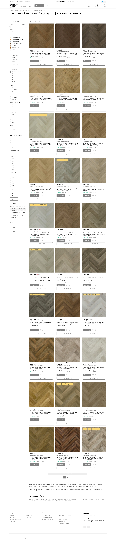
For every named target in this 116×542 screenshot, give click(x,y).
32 (12, 137)
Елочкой (14, 91)
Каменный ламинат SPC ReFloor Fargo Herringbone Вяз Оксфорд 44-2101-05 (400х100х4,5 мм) (93, 189)
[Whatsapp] (105, 2)
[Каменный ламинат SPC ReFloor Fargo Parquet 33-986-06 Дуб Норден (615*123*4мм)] (67, 350)
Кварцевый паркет (64, 523)
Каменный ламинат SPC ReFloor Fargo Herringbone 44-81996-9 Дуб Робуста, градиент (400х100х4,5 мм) (93, 144)
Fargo (13, 32)
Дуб (13, 87)
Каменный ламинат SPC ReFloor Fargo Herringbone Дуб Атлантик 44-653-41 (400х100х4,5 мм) (93, 100)
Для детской (15, 77)
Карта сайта (13, 521)
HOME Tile (14, 59)
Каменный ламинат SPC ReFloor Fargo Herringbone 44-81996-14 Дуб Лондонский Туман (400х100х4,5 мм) (40, 279)
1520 (13, 161)
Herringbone (15, 55)
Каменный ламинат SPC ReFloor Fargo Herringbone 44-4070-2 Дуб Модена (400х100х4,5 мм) (40, 234)
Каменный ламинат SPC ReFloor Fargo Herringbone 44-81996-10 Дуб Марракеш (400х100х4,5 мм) (94, 234)
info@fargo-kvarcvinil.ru (89, 518)
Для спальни (15, 69)
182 (13, 183)
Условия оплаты (46, 515)
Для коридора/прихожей (18, 73)
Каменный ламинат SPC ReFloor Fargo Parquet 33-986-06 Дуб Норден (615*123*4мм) (67, 369)
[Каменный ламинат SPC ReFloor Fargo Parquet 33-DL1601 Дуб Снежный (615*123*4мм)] (94, 305)
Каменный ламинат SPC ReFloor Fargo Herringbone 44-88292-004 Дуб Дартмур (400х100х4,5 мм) (67, 189)
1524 (13, 167)
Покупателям (46, 513)
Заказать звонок (71, 1)
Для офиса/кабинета (17, 71)
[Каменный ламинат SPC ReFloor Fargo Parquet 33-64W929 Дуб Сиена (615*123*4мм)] (67, 439)
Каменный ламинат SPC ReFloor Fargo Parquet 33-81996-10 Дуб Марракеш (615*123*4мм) (93, 414)
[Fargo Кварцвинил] (14, 5)
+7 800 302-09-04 (60, 1)
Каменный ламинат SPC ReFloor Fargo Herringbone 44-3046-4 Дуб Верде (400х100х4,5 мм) (93, 279)
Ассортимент (63, 513)
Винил (13, 104)
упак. (16, 21)
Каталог (12, 515)
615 (12, 163)
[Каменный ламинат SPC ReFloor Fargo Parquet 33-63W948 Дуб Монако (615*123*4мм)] (41, 439)
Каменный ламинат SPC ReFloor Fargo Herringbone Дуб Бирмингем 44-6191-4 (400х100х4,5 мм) (41, 144)
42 (12, 141)
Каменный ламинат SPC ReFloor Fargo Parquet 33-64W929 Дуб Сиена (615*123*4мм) (67, 459)
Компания (12, 1)
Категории (13, 203)
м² (17, 21)
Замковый (14, 97)
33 (12, 139)
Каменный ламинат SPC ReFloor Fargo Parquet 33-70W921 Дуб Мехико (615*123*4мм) (67, 414)
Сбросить (14, 199)
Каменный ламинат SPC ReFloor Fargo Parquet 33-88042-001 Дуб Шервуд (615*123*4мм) (40, 369)
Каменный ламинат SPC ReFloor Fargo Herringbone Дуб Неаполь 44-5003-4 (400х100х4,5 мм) (67, 100)
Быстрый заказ (41, 64)
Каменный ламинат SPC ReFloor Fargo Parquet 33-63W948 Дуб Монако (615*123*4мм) (40, 459)
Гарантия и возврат (47, 519)
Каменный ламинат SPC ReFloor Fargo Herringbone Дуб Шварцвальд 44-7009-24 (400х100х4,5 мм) (68, 55)
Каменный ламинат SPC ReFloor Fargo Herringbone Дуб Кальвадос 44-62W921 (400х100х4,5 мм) (94, 55)
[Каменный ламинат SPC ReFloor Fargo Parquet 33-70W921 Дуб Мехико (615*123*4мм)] (67, 394)
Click (13, 122)
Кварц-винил (15, 106)
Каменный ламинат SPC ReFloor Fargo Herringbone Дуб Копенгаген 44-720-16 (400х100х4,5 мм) (41, 100)
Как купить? (20, 1)
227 (13, 177)
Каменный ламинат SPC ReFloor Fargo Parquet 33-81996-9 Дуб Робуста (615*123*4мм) (40, 414)
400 (13, 169)
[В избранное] (40, 61)
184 (13, 181)
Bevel (13, 61)
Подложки (62, 521)
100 (13, 185)
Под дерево (15, 89)
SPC (13, 109)
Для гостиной (15, 79)
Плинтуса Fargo (63, 519)
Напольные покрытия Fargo (18, 206)
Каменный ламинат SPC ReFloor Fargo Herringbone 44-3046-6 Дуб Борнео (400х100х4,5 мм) (40, 324)
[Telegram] (102, 2)
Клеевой (14, 99)
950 (13, 165)
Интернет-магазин (15, 513)
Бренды (12, 222)
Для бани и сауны (16, 81)
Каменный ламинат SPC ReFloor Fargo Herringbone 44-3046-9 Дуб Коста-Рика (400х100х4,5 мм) (67, 324)
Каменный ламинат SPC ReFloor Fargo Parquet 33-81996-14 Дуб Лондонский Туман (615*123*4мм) (93, 369)
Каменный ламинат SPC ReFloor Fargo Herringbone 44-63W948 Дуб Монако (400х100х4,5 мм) (67, 234)
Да (12, 147)
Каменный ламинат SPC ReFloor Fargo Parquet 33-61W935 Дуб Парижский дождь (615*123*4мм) (93, 459)
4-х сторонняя (15, 128)
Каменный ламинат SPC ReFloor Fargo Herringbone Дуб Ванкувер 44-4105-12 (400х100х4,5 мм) (67, 144)
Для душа (14, 75)
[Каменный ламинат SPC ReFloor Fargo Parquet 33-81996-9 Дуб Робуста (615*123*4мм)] (41, 394)
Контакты (27, 1)
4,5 (12, 195)
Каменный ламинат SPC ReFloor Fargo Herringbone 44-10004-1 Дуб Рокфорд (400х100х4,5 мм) (67, 279)
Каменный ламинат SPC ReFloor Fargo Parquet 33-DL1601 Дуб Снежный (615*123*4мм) (93, 324)
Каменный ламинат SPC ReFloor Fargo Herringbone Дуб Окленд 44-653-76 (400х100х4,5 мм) (40, 55)
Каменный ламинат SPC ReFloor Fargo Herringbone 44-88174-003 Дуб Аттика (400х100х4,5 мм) (40, 189)
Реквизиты (29, 515)
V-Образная (15, 130)
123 (12, 179)
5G (12, 120)
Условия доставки (47, 517)
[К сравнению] (43, 61)
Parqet (13, 57)
